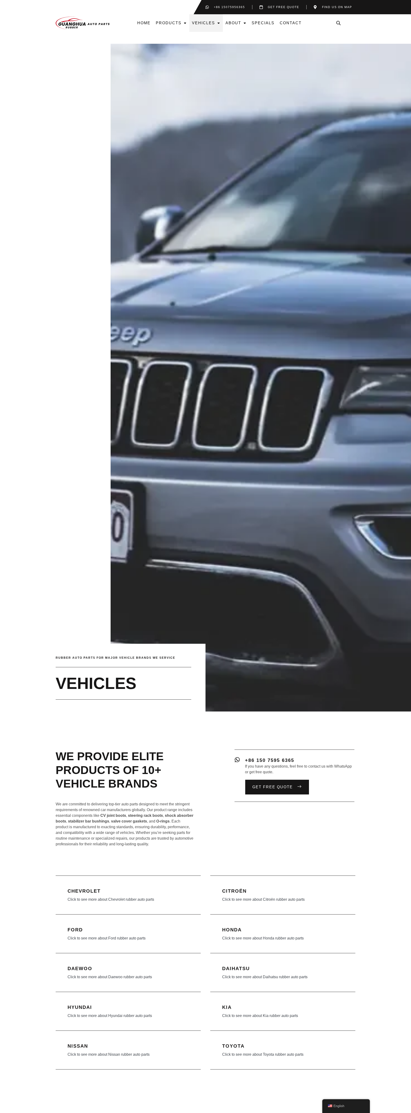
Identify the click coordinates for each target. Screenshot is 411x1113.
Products (168, 23)
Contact (291, 23)
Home (144, 23)
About (233, 23)
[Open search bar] (338, 23)
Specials (263, 23)
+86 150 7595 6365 (269, 760)
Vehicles (203, 23)
